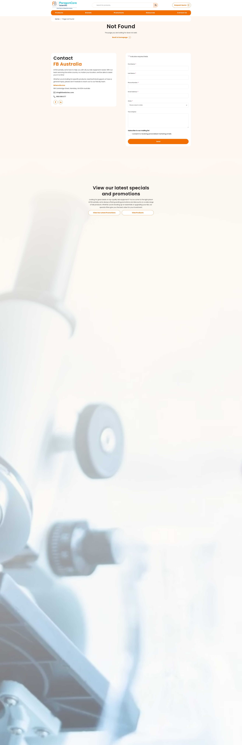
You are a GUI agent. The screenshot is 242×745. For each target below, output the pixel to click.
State (130, 101)
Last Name (132, 73)
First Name (132, 64)
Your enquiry (132, 112)
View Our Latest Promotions (104, 213)
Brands (88, 13)
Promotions (119, 13)
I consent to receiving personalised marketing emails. (152, 134)
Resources (150, 13)
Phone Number (133, 82)
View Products (137, 213)
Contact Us (182, 13)
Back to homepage (120, 37)
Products (59, 13)
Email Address (133, 92)
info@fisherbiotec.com (65, 92)
